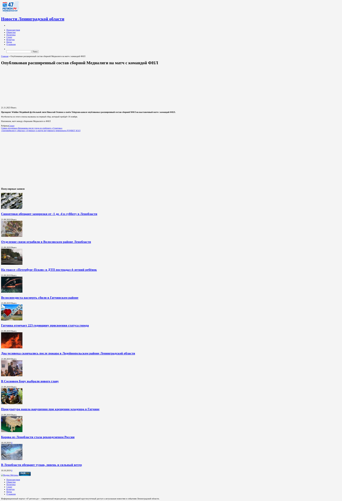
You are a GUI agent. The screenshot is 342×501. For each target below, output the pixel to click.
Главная (4, 56)
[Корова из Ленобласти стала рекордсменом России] (11, 431)
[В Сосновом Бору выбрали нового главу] (11, 375)
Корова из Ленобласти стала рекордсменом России (38, 437)
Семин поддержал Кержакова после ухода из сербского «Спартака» (32, 128)
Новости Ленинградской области (32, 18)
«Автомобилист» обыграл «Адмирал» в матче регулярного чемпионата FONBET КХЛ (40, 130)
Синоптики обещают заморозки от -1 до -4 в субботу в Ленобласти (49, 214)
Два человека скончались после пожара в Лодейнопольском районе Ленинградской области (68, 353)
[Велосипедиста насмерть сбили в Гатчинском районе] (11, 292)
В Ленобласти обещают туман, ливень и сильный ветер (41, 465)
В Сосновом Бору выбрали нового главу (30, 381)
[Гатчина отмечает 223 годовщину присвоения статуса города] (11, 320)
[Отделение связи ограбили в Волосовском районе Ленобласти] (11, 236)
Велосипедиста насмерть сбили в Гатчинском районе (39, 297)
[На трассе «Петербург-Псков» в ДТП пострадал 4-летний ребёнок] (11, 264)
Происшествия (13, 30)
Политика (10, 35)
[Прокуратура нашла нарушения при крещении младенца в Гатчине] (11, 403)
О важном (11, 44)
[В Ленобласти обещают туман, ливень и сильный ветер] (11, 459)
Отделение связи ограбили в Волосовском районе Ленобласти (46, 241)
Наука (9, 42)
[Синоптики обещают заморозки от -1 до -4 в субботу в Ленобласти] (11, 208)
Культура (10, 39)
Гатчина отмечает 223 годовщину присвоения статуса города (45, 325)
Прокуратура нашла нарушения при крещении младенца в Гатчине (50, 409)
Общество (11, 32)
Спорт (9, 37)
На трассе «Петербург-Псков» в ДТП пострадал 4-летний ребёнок (49, 269)
